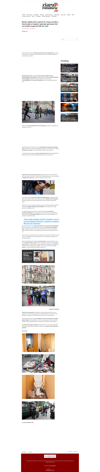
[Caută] (76, 39)
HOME (23, 14)
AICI (32, 422)
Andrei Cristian (26, 28)
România (42, 14)
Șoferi (73, 14)
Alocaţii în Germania (26, 16)
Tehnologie (38, 16)
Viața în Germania (49, 14)
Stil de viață (63, 14)
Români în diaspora (46, 16)
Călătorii (68, 14)
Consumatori (56, 14)
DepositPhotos (53, 465)
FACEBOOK (54, 16)
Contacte (30, 452)
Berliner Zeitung (50, 205)
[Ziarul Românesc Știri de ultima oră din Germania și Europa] (50, 7)
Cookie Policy (75, 451)
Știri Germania (29, 14)
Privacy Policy (70, 451)
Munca (33, 16)
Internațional (36, 14)
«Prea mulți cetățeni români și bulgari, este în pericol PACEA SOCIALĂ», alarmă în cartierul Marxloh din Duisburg (41, 221)
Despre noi (24, 452)
